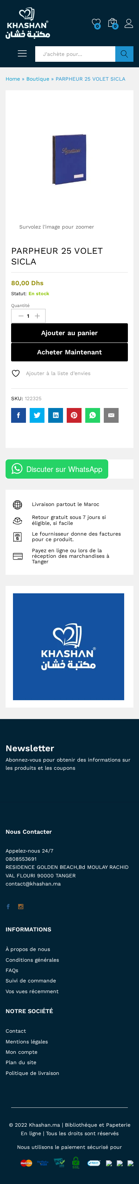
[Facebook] (8, 907)
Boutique (37, 79)
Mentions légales (27, 1042)
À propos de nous (28, 949)
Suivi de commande (31, 981)
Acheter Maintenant (69, 352)
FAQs (12, 970)
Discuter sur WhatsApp (64, 468)
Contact (16, 1031)
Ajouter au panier (69, 333)
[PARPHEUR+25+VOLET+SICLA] (37, 415)
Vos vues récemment (32, 991)
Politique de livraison (32, 1073)
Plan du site (21, 1062)
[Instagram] (20, 907)
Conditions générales (32, 960)
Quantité (20, 305)
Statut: (19, 293)
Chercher (124, 54)
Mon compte (21, 1052)
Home (13, 79)
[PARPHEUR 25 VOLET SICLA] (18, 415)
